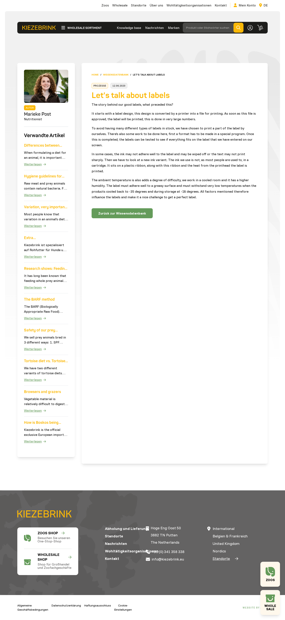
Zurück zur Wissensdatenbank (122, 213)
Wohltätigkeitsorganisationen (188, 5)
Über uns (156, 5)
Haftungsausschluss (97, 605)
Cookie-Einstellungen (123, 607)
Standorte (138, 5)
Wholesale (119, 5)
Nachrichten (154, 28)
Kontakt (221, 5)
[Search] (238, 28)
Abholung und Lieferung (126, 528)
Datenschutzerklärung (66, 605)
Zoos (105, 5)
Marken (173, 28)
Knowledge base (129, 28)
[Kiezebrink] (39, 28)
